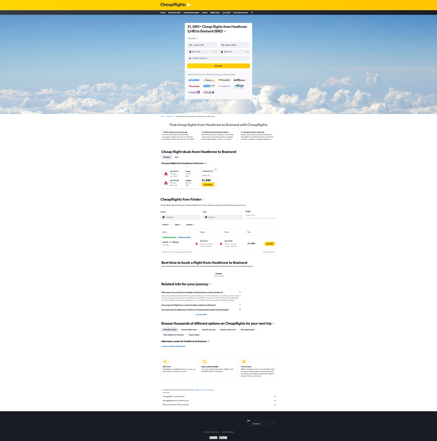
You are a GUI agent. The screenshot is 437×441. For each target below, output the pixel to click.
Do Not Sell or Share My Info (211, 432)
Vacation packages (191, 12)
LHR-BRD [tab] (218, 274)
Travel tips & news (240, 12)
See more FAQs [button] (201, 314)
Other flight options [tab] (247, 329)
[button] (225, 31)
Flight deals (215, 12)
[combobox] (193, 38)
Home (163, 12)
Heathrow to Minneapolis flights (173, 346)
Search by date (174, 12)
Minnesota (170, 116)
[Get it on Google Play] (213, 438)
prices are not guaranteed (206, 390)
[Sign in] (252, 12)
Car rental (226, 12)
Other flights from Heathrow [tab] (173, 335)
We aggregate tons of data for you (176, 400)
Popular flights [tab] (194, 335)
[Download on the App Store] (223, 438)
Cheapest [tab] (166, 157)
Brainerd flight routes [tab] (189, 329)
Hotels (204, 12)
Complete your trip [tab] (208, 329)
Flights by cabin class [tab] (228, 329)
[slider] (246, 218)
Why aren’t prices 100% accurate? (176, 405)
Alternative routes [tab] (170, 329)
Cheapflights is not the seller (174, 396)
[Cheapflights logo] (173, 5)
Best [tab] (176, 157)
